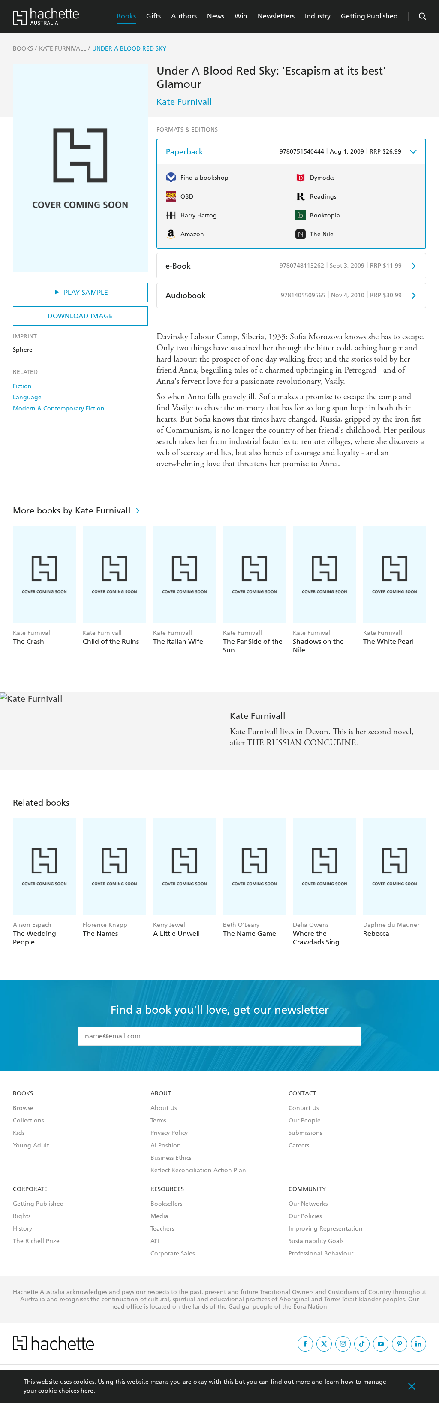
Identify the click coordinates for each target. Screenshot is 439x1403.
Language (27, 397)
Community (307, 1189)
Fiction (22, 386)
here (87, 1390)
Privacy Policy (169, 1133)
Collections (28, 1121)
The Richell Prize (36, 1241)
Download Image (80, 316)
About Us (163, 1108)
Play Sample (86, 292)
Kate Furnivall (184, 102)
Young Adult (31, 1146)
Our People (305, 1121)
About (160, 1094)
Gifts (153, 16)
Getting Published (369, 16)
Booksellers (166, 1204)
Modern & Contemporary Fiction (59, 408)
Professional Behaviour (321, 1254)
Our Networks (308, 1204)
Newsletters (276, 16)
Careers (299, 1146)
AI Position (165, 1146)
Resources (167, 1189)
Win (241, 16)
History (22, 1229)
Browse (23, 1108)
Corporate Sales (172, 1254)
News (215, 16)
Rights (21, 1216)
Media (159, 1216)
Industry (318, 16)
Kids (18, 1133)
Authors (184, 16)
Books (126, 16)
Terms (158, 1121)
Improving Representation (326, 1229)
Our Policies (305, 1216)
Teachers (162, 1229)
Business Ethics (170, 1158)
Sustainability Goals (316, 1241)
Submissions (305, 1133)
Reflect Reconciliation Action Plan (198, 1171)
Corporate (30, 1189)
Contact (302, 1094)
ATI (154, 1241)
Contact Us (304, 1108)
